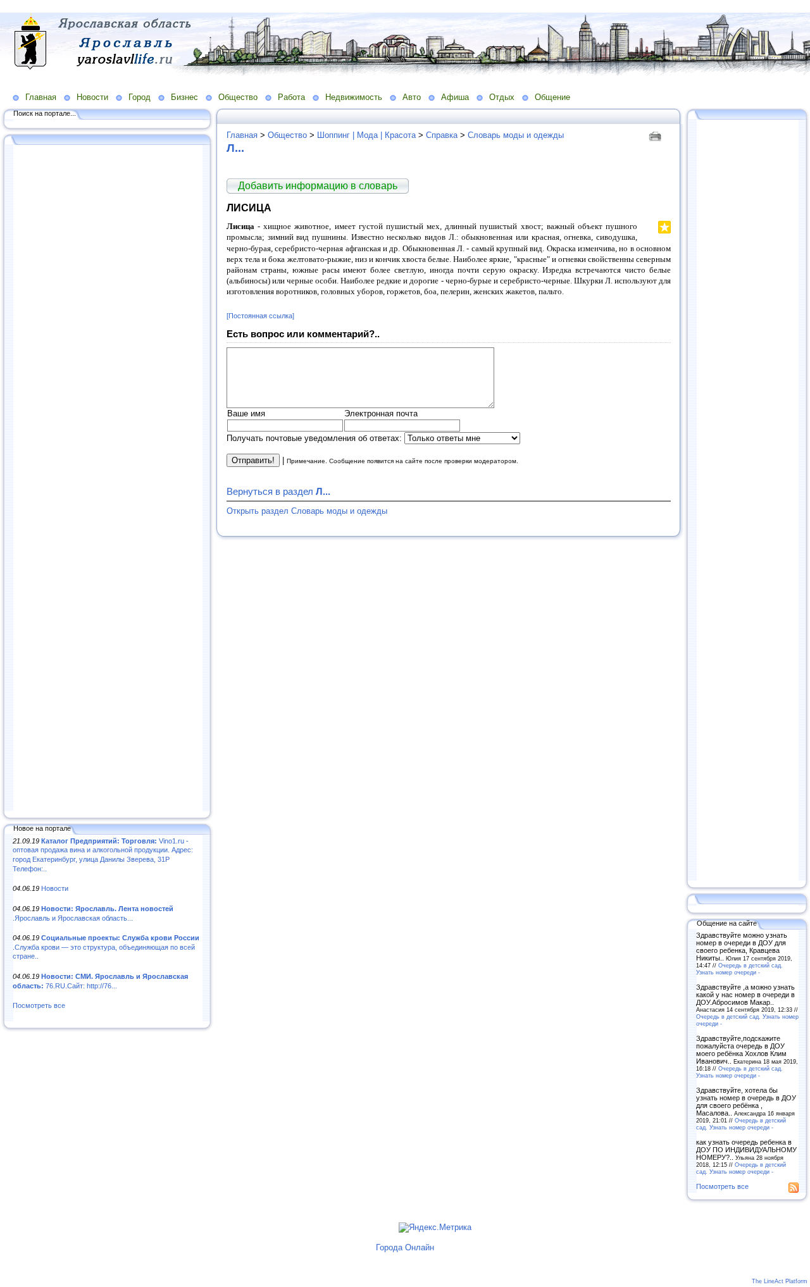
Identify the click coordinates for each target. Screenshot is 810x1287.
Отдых (501, 97)
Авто (411, 97)
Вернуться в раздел (278, 491)
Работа (291, 97)
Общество (238, 97)
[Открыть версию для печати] (656, 135)
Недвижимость (353, 97)
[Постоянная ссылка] (260, 316)
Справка (442, 135)
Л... (235, 148)
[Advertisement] (107, 479)
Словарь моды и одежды (516, 135)
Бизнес (184, 97)
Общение (552, 97)
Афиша (455, 97)
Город (139, 97)
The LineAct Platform (779, 1281)
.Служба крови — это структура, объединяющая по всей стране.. (106, 947)
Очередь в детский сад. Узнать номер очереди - (739, 969)
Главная (40, 97)
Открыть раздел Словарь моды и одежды (307, 511)
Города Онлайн (405, 1247)
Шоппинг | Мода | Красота (366, 135)
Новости (92, 97)
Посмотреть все (39, 1005)
